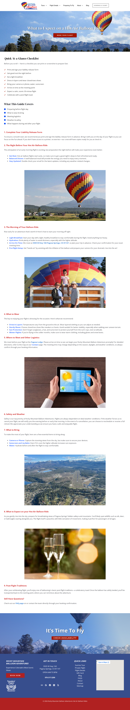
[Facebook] (50, 685)
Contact (80, 683)
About (79, 5)
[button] (46, 5)
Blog (87, 5)
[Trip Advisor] (42, 685)
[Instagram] (54, 685)
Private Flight (80, 668)
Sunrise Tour (80, 665)
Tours (43, 5)
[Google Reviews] (46, 685)
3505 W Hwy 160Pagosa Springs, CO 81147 (50, 667)
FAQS (80, 678)
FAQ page (20, 603)
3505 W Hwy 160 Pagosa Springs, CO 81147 (51, 243)
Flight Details (54, 5)
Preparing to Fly (68, 5)
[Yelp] (58, 685)
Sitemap (80, 686)
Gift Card (80, 673)
